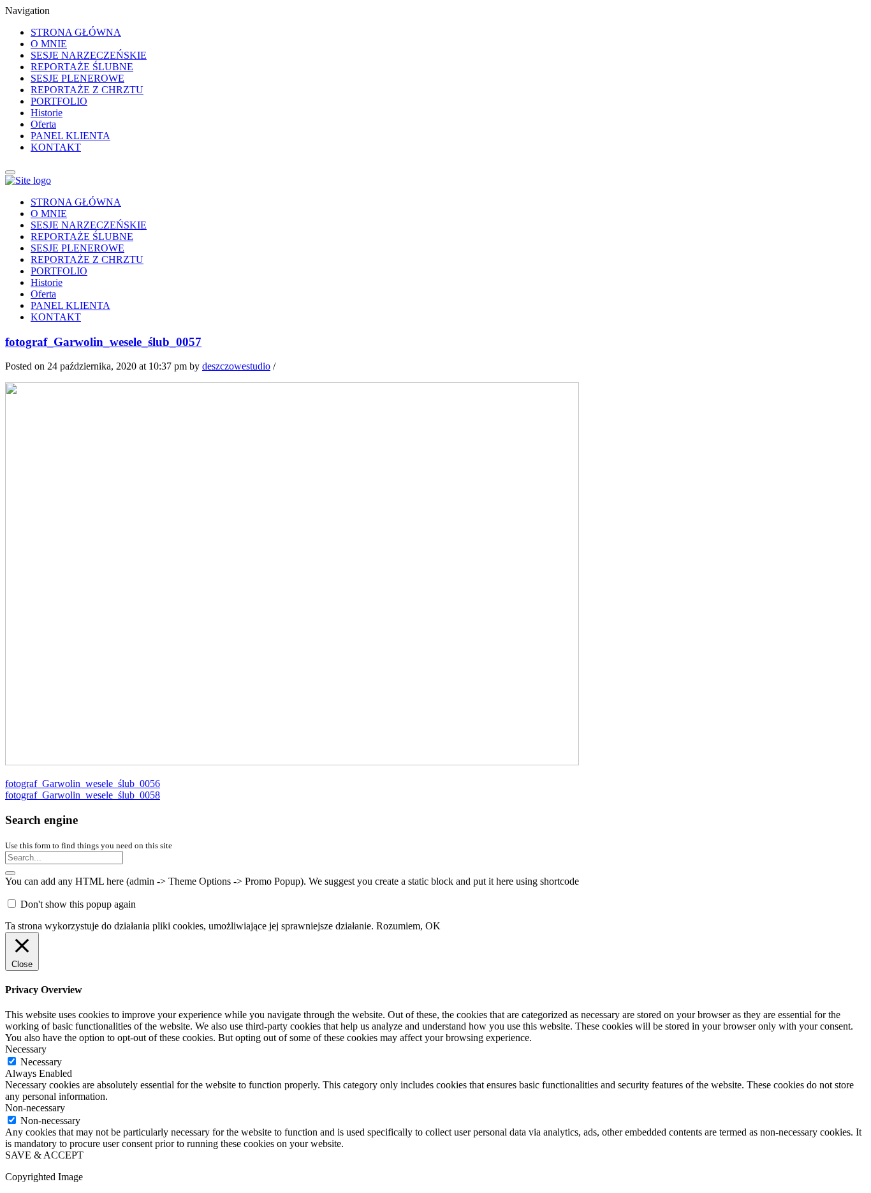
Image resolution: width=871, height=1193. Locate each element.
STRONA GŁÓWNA (76, 32)
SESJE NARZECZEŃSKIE (89, 55)
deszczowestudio (236, 366)
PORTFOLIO (59, 101)
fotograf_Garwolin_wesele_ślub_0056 (82, 783)
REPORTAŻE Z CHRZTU (87, 89)
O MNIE (49, 43)
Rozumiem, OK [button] (408, 925)
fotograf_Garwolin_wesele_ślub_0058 (82, 795)
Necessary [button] (26, 1049)
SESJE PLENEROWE (77, 78)
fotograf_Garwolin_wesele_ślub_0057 (103, 342)
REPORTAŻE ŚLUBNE (82, 66)
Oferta (43, 124)
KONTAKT (56, 147)
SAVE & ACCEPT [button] (44, 1155)
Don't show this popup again (78, 904)
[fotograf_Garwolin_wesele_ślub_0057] (292, 761)
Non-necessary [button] (35, 1107)
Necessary (41, 1061)
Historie (46, 112)
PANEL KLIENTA (70, 135)
